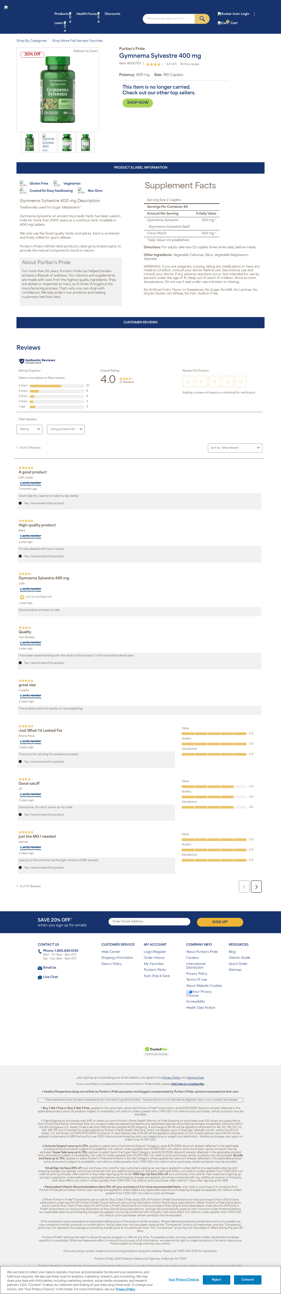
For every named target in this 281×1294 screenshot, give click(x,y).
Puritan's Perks (155, 970)
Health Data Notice (200, 1008)
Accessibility (195, 1001)
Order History (154, 958)
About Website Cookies (204, 986)
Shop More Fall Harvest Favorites (77, 41)
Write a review (189, 64)
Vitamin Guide (239, 958)
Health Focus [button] (86, 14)
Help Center (110, 952)
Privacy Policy (196, 974)
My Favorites (154, 964)
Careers (192, 958)
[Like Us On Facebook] (129, 1021)
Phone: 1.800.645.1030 (60, 951)
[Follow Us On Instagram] (140, 1021)
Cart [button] (232, 23)
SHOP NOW (137, 103)
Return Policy (111, 964)
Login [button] (245, 14)
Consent (247, 1279)
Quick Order (238, 964)
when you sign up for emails (62, 922)
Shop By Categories (31, 41)
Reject (216, 1279)
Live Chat (50, 977)
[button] (122, 1053)
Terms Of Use (196, 980)
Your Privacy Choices (199, 994)
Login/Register (155, 952)
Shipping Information (117, 958)
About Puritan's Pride (202, 952)
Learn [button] (58, 23)
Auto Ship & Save (157, 976)
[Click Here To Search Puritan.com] (202, 19)
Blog (232, 952)
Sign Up (220, 922)
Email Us (49, 968)
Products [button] (61, 14)
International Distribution (195, 966)
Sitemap (235, 970)
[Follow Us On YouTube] (150, 1021)
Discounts (112, 14)
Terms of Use (195, 1078)
